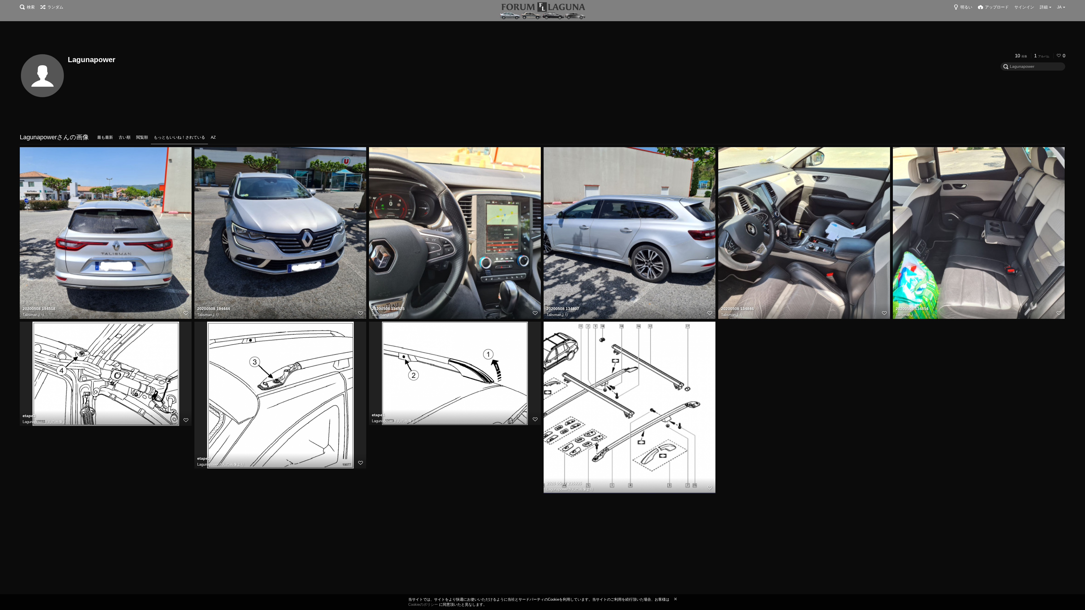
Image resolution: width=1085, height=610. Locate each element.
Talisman (30, 315)
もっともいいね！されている (179, 137)
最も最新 (105, 137)
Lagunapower (91, 59)
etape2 (203, 458)
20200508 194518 (39, 308)
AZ (213, 137)
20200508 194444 (213, 308)
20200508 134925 (388, 308)
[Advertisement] (542, 36)
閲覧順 (142, 137)
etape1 (378, 415)
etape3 (29, 415)
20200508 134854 (912, 308)
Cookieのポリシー (423, 604)
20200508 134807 (562, 308)
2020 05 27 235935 (563, 483)
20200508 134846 (737, 308)
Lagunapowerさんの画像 (42, 422)
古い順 (125, 137)
